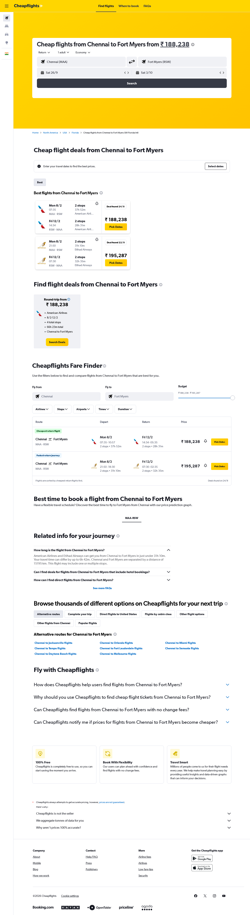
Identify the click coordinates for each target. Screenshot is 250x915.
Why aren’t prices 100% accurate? (58, 827)
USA (65, 132)
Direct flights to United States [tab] (118, 614)
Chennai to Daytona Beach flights (55, 653)
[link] (57, 342)
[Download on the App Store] (201, 867)
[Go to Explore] (7, 43)
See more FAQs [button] (102, 588)
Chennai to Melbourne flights (118, 653)
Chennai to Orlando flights (116, 642)
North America (50, 132)
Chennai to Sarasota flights (182, 648)
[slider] (232, 397)
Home (35, 132)
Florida (75, 132)
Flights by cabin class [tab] (158, 614)
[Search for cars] (7, 34)
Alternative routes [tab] (48, 614)
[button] (6, 6)
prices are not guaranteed (111, 802)
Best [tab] (40, 182)
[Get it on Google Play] (201, 858)
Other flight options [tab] (192, 614)
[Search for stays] (7, 26)
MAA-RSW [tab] (131, 518)
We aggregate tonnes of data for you (60, 820)
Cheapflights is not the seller (55, 813)
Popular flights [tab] (88, 623)
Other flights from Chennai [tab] (53, 623)
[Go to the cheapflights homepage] (28, 6)
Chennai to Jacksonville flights (53, 642)
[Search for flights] (7, 18)
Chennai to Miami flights (180, 642)
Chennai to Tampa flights (50, 648)
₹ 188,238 (174, 44)
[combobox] (44, 52)
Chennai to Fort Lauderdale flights (121, 648)
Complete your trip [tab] (80, 614)
